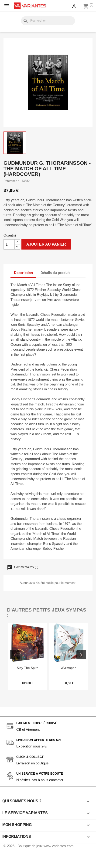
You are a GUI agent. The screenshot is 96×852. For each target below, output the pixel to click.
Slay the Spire (27, 668)
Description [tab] (23, 273)
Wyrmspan (68, 668)
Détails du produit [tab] (55, 273)
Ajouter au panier (46, 244)
